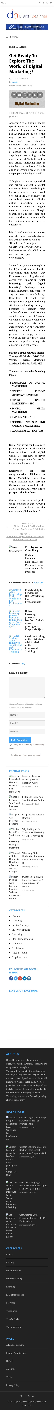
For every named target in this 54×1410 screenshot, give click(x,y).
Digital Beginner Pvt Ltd (37, 1402)
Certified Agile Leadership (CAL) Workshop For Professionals (34, 596)
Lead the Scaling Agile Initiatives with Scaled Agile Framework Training (33, 1185)
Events (23, 47)
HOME (9, 1361)
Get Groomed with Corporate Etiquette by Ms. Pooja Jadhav (33, 1218)
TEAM (9, 1377)
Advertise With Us (15, 1345)
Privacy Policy (13, 1385)
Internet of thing (21, 929)
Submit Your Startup (16, 1353)
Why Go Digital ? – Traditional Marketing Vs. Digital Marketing (33, 832)
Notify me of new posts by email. (26, 755)
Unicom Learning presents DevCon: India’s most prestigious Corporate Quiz (34, 620)
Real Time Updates (22, 938)
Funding (17, 920)
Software (17, 943)
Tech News (18, 948)
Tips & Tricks (19, 952)
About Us (10, 1369)
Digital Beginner (20, 1402)
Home (12, 47)
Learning (17, 934)
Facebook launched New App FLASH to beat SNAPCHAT (31, 779)
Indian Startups (20, 925)
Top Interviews (20, 957)
